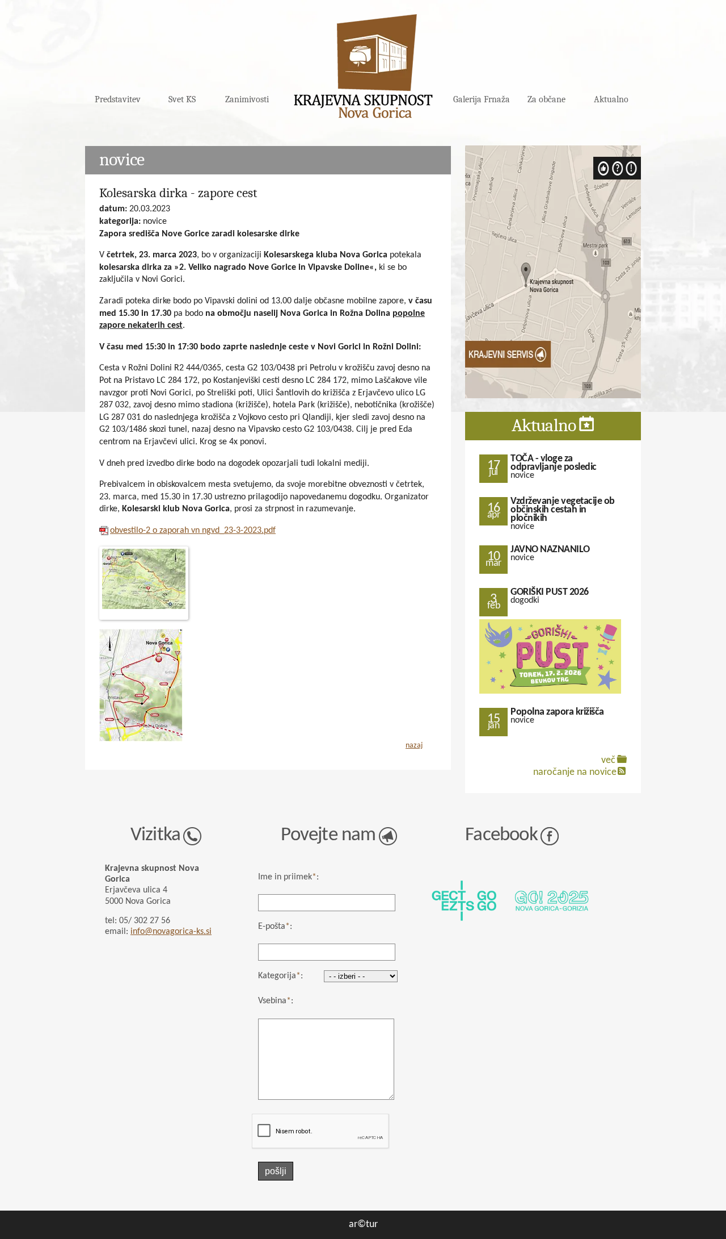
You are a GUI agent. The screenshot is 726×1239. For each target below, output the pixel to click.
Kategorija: (280, 976)
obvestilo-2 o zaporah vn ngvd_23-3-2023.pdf (193, 530)
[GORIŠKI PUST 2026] (550, 692)
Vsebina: (275, 1001)
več (608, 760)
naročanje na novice (575, 772)
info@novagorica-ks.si (171, 931)
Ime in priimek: (288, 877)
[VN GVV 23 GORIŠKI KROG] (141, 739)
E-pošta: (275, 926)
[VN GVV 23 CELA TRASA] (268, 583)
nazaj (414, 745)
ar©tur (363, 1224)
